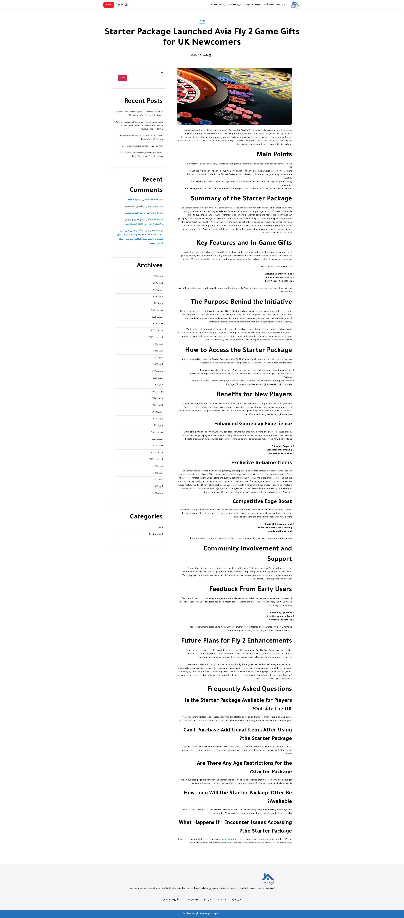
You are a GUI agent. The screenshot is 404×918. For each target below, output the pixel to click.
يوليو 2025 (158, 344)
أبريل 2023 (158, 487)
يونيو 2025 (158, 351)
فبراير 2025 (158, 378)
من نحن (207, 900)
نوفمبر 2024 (157, 399)
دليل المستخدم (219, 5)
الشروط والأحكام (171, 900)
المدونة (258, 5)
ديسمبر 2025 (157, 310)
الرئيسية (280, 5)
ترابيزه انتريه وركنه (135, 213)
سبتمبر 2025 (157, 331)
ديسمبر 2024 (157, 392)
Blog (202, 21)
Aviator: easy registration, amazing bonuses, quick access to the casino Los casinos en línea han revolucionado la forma (139, 125)
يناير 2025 (158, 385)
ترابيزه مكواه (134, 200)
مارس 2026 (157, 290)
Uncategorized (156, 534)
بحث (160, 73)
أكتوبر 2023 (158, 446)
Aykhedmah (156, 206)
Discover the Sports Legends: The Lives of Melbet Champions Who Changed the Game (139, 114)
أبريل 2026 (158, 283)
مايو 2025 (158, 358)
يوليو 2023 (158, 466)
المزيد (250, 5)
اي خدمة (158, 231)
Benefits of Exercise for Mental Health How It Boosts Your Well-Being (141, 138)
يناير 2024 (158, 426)
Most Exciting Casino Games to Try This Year (142, 146)
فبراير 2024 (158, 419)
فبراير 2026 (158, 297)
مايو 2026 (158, 276)
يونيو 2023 (158, 473)
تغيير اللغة (236, 5)
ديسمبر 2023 (157, 432)
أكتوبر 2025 (158, 324)
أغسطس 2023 (156, 460)
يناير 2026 (158, 304)
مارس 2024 (157, 412)
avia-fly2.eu (227, 839)
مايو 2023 (158, 480)
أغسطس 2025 (156, 337)
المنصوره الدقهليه (135, 206)
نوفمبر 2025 (157, 317)
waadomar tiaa (154, 200)
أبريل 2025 (158, 365)
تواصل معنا (192, 900)
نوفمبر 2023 (157, 439)
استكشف (269, 5)
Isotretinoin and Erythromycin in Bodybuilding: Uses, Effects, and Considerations (141, 155)
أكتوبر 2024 (158, 405)
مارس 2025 (157, 371)
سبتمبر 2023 (157, 453)
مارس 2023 (157, 493)
